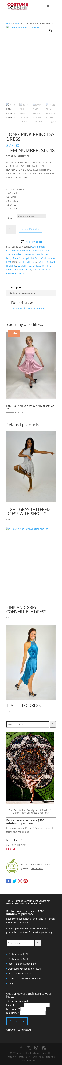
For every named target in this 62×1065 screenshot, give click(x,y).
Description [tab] (16, 287)
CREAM (51, 261)
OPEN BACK (25, 269)
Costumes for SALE (18, 958)
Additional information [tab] (22, 292)
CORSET (42, 261)
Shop (17, 23)
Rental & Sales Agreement (22, 963)
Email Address (14, 1005)
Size (9, 218)
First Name (13, 1008)
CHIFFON (31, 261)
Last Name (12, 1012)
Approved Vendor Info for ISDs (24, 968)
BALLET (22, 261)
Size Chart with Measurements (27, 308)
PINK (35, 269)
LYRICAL (36, 265)
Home (9, 23)
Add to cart (30, 228)
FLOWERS (11, 265)
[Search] (53, 724)
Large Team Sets (15, 258)
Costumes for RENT (18, 953)
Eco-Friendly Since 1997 (21, 973)
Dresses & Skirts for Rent (36, 254)
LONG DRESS (24, 265)
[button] (51, 30)
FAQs (11, 983)
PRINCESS (20, 273)
